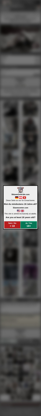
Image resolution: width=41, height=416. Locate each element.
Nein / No (12, 224)
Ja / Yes (28, 224)
